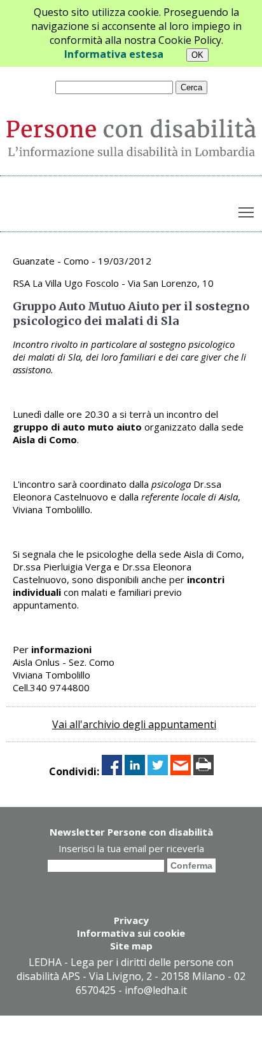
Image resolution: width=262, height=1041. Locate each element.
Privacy (131, 920)
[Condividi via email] (180, 771)
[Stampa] (203, 771)
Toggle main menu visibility (246, 211)
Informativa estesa (113, 54)
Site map (131, 945)
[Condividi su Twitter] (158, 771)
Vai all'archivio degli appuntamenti (134, 724)
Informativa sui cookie (131, 933)
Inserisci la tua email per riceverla (131, 848)
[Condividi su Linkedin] (135, 771)
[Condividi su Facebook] (112, 771)
